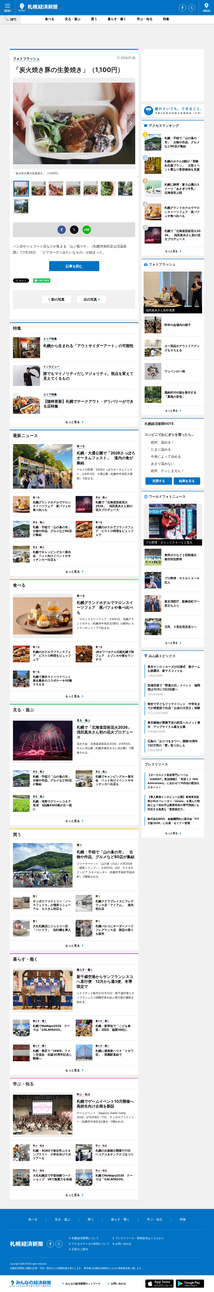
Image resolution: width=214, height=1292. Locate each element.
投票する (159, 481)
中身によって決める (166, 456)
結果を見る (187, 481)
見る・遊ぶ (72, 19)
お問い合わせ (123, 1243)
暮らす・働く (117, 19)
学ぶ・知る (145, 19)
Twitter (191, 7)
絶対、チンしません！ (167, 471)
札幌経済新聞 (37, 7)
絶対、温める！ (162, 442)
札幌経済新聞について (85, 1238)
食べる (49, 19)
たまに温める (161, 449)
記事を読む (74, 266)
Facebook (182, 7)
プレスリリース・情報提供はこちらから (139, 1238)
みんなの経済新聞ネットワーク (30, 1283)
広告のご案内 (80, 1249)
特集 (166, 19)
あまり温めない (162, 463)
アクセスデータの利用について (91, 1243)
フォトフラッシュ (26, 58)
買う (94, 19)
